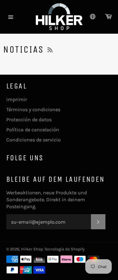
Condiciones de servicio (33, 140)
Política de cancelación (32, 130)
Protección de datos (29, 120)
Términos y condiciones (33, 109)
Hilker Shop (32, 249)
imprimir (16, 99)
